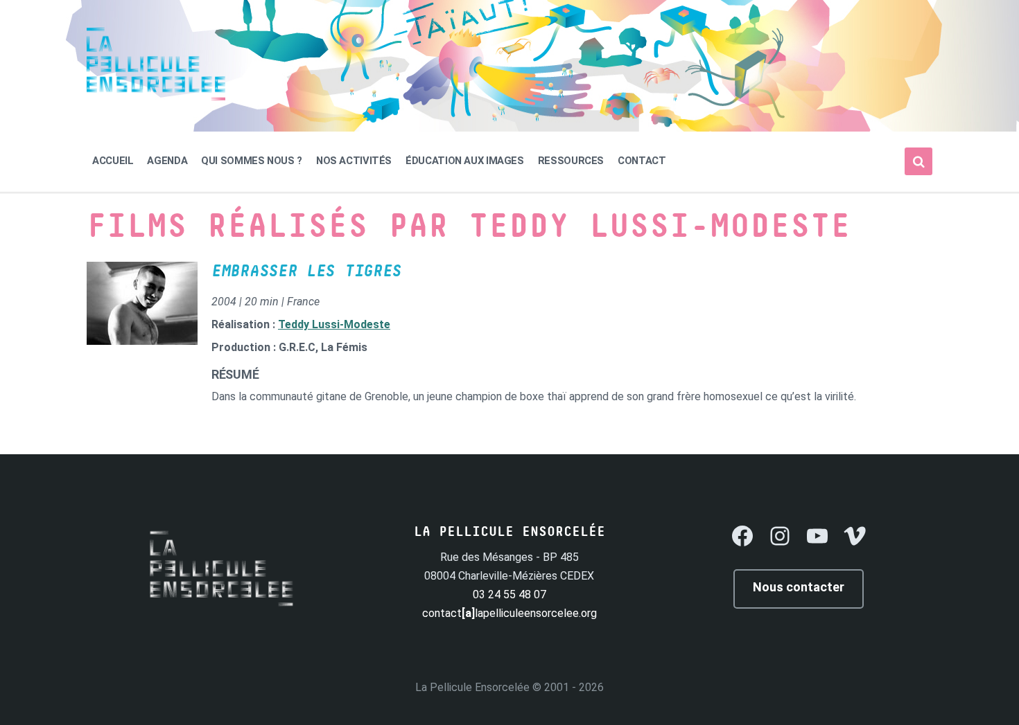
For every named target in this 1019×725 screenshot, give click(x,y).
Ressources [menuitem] (571, 160)
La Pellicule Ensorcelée (472, 687)
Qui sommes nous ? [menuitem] (251, 160)
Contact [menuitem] (641, 160)
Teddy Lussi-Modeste (334, 324)
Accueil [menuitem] (112, 160)
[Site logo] (156, 96)
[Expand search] (918, 161)
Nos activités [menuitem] (354, 160)
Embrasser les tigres (306, 271)
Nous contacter (798, 587)
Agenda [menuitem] (167, 160)
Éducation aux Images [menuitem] (465, 160)
